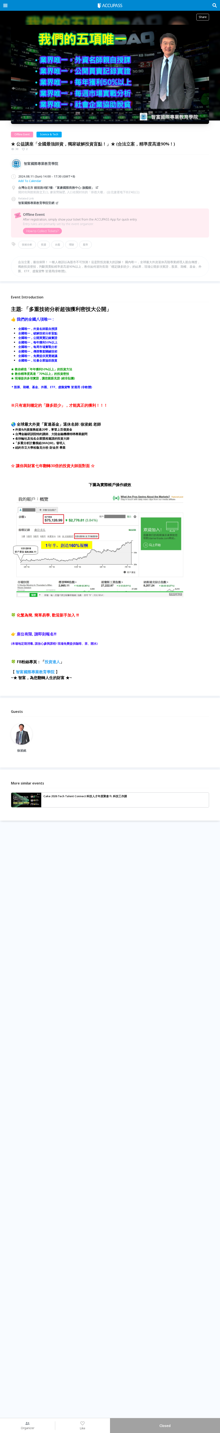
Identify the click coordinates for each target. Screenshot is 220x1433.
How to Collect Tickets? (42, 231)
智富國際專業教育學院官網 (36, 203)
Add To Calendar (29, 181)
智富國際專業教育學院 (35, 671)
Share (203, 17)
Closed (165, 1425)
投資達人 (52, 661)
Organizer (27, 1428)
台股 (57, 244)
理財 (71, 244)
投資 (43, 244)
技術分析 (27, 244)
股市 (85, 244)
